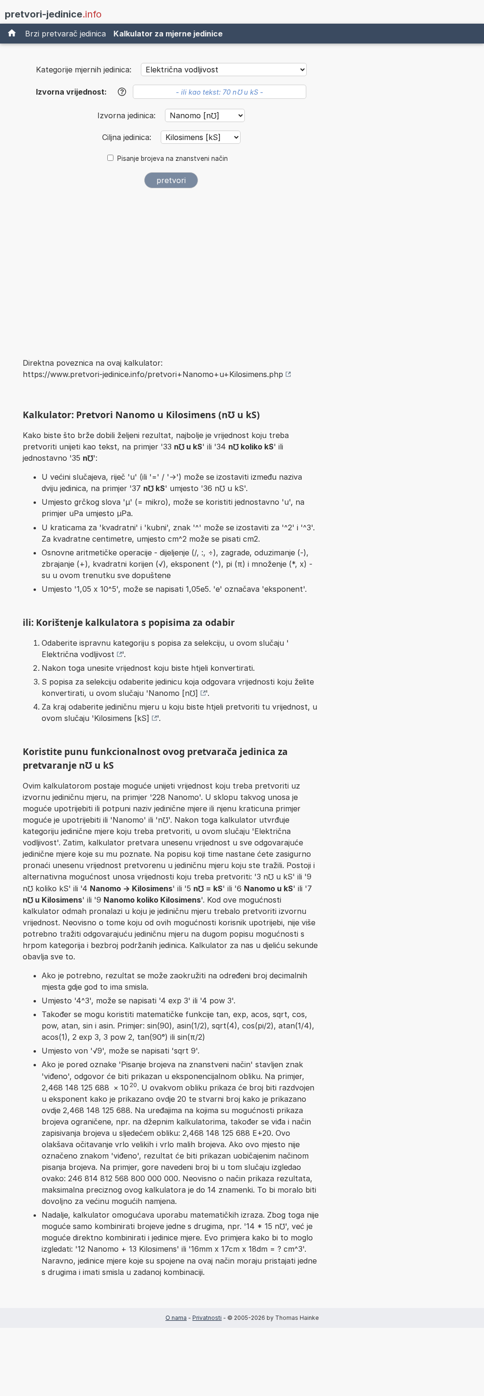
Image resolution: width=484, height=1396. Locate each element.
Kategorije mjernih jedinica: (83, 69)
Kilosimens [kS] (121, 718)
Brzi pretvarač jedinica (65, 33)
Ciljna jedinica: (128, 137)
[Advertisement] (171, 267)
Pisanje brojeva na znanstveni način (172, 158)
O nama (176, 1317)
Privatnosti (207, 1317)
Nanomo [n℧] (173, 693)
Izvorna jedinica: (127, 115)
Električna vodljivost (78, 654)
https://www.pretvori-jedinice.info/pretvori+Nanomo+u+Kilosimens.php (153, 374)
